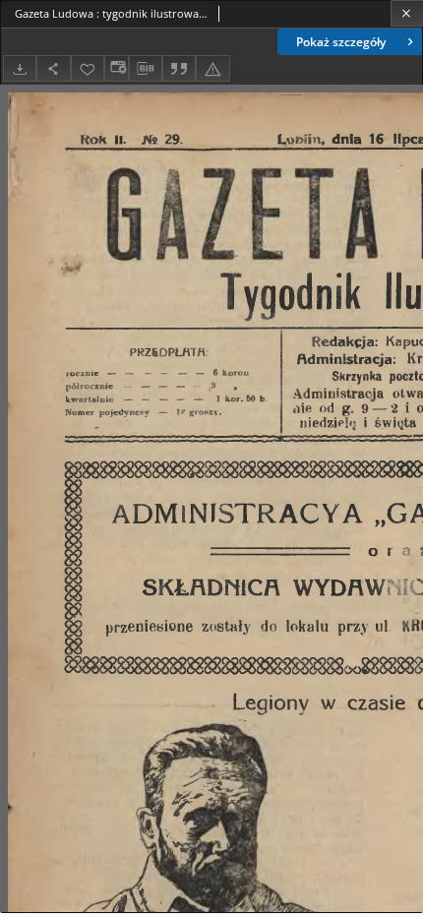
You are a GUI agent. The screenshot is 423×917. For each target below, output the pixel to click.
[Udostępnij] (53, 68)
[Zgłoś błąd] (212, 68)
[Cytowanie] (179, 68)
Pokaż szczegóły (341, 41)
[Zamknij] (407, 13)
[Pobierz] (19, 68)
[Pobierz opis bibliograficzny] (145, 69)
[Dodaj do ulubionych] (87, 68)
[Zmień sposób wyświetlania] (116, 68)
